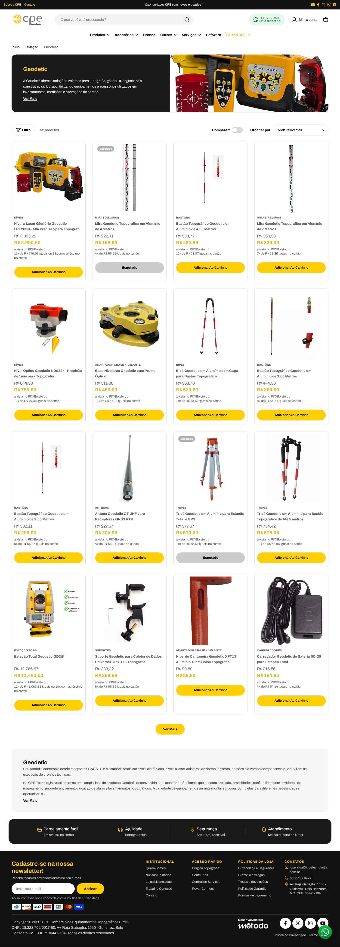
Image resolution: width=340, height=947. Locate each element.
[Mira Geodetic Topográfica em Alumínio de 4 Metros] (129, 178)
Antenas (102, 507)
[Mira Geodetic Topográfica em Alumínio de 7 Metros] (291, 178)
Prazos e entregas (251, 875)
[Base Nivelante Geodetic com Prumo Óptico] (129, 325)
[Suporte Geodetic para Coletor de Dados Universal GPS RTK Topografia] (129, 611)
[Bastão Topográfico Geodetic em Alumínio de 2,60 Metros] (48, 468)
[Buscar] (187, 19)
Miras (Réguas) (107, 217)
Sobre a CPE (12, 4)
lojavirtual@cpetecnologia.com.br (309, 870)
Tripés (181, 507)
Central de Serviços (206, 881)
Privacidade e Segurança (256, 868)
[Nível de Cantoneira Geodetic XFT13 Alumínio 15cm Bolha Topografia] (210, 611)
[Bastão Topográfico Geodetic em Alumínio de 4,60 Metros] (210, 178)
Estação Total (26, 650)
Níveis (19, 217)
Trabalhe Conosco (159, 888)
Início (16, 47)
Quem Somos (156, 868)
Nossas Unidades (158, 875)
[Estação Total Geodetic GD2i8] (48, 611)
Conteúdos (200, 875)
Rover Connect (203, 888)
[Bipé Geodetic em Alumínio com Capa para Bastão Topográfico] (210, 325)
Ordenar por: (261, 130)
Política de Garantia (252, 888)
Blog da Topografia (205, 868)
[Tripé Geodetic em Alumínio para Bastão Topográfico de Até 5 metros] (291, 468)
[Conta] (304, 19)
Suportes (103, 650)
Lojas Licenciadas (159, 881)
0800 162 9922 (300, 878)
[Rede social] (313, 4)
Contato (29, 4)
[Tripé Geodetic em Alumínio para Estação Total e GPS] (210, 468)
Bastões (183, 217)
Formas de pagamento (254, 895)
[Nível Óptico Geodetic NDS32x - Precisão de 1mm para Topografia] (48, 325)
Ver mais (30, 98)
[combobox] (124, 19)
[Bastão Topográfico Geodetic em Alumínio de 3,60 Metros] (291, 325)
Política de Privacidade (83, 898)
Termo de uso (318, 935)
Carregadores (269, 650)
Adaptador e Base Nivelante (118, 364)
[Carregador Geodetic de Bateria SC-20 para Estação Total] (291, 611)
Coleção (31, 47)
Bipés (180, 364)
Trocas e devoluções (253, 881)
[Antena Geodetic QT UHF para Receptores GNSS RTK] (129, 468)
